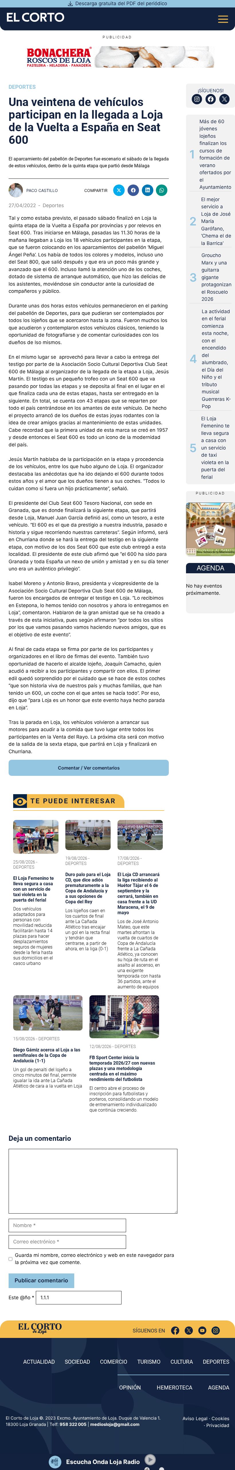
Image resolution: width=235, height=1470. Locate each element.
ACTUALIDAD (39, 1362)
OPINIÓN (130, 1387)
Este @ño (21, 1297)
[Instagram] (215, 1330)
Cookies (220, 1418)
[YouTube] (202, 1330)
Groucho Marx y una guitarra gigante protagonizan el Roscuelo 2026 (216, 277)
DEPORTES (216, 1362)
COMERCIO (113, 1362)
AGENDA (218, 1387)
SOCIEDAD (77, 1362)
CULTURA (182, 1362)
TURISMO (148, 1362)
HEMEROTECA (174, 1387)
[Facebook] (175, 1330)
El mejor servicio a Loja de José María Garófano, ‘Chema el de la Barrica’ (216, 221)
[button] (150, 1459)
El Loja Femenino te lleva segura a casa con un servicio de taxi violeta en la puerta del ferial (215, 448)
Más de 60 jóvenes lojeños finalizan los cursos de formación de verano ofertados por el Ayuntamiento (215, 154)
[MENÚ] (223, 17)
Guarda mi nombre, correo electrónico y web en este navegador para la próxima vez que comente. (94, 1258)
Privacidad (217, 1425)
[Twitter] (188, 1330)
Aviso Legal (195, 1418)
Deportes (22, 87)
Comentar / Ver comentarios (89, 768)
